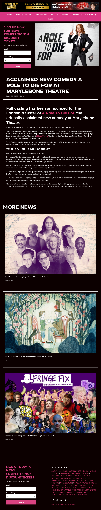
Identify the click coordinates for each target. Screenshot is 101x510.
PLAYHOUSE (67, 485)
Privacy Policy (64, 504)
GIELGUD (55, 478)
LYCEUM (65, 480)
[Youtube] (61, 500)
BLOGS (50, 19)
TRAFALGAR (82, 492)
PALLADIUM (73, 480)
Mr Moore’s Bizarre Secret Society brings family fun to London (28, 356)
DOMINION (85, 473)
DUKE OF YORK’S (67, 476)
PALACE (85, 483)
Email (6, 49)
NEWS (18, 15)
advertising (55, 504)
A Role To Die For (58, 113)
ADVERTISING (88, 15)
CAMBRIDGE (65, 473)
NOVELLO (77, 483)
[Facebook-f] (53, 500)
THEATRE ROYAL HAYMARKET (64, 492)
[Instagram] (57, 500)
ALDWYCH (63, 471)
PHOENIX (93, 483)
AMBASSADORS (75, 471)
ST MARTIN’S (66, 490)
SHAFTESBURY (73, 488)
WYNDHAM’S (83, 495)
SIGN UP (17, 66)
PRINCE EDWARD (80, 485)
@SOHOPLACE (86, 488)
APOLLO (85, 471)
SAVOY (63, 488)
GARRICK (88, 476)
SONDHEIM (55, 490)
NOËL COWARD (66, 483)
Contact (73, 504)
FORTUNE (79, 476)
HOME (9, 15)
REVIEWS (65, 15)
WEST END (28, 15)
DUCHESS (55, 476)
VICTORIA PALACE (70, 495)
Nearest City (8, 57)
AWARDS (76, 15)
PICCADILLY (57, 485)
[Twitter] (65, 500)
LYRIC (81, 480)
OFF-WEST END (41, 15)
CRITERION (75, 473)
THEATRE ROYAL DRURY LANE (84, 490)
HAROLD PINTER (79, 478)
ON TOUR (54, 15)
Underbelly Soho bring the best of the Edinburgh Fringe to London (30, 436)
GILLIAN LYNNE (66, 478)
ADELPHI (54, 471)
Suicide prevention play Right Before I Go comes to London (27, 277)
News (21, 96)
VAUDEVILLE (56, 495)
